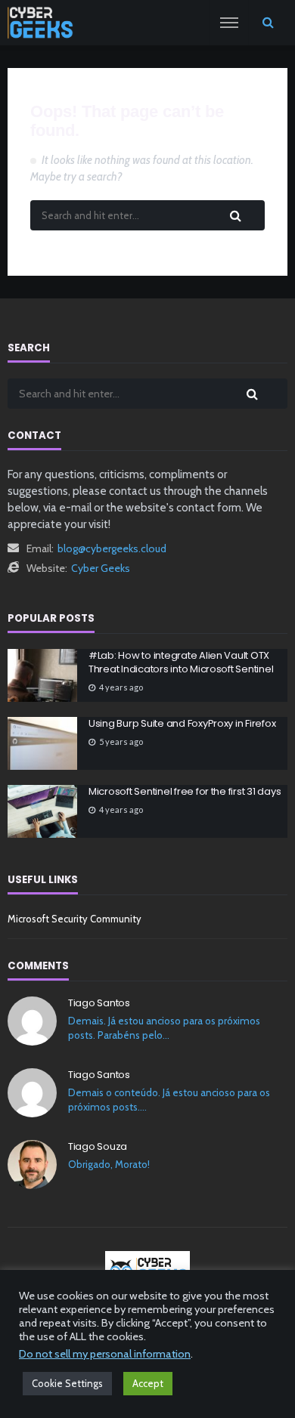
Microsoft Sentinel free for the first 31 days (184, 792)
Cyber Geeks (100, 568)
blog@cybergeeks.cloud (111, 548)
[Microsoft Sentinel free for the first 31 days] (42, 811)
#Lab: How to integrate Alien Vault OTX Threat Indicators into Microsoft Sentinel (180, 662)
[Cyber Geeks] (40, 23)
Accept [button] (147, 1383)
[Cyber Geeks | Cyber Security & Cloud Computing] (148, 1269)
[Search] (268, 22)
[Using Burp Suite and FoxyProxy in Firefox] (42, 743)
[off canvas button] (229, 22)
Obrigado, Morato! (109, 1164)
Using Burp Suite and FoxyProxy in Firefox (181, 724)
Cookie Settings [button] (67, 1383)
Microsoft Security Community (74, 919)
